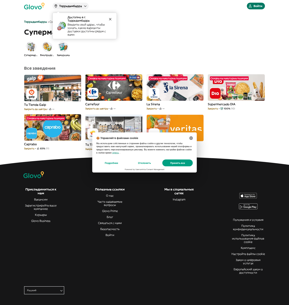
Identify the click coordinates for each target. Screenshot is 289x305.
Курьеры (41, 214)
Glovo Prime (110, 211)
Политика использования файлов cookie (248, 239)
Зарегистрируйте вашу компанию (41, 207)
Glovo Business (40, 220)
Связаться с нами (110, 223)
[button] (31, 49)
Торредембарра (35, 21)
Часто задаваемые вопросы (110, 203)
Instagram (179, 199)
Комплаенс (248, 248)
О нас (110, 195)
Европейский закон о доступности (248, 271)
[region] (144, 49)
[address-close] (110, 19)
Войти (110, 235)
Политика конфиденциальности (248, 227)
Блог (110, 217)
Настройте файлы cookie (248, 254)
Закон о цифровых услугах (248, 261)
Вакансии (40, 199)
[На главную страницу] (34, 6)
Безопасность (110, 229)
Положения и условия (248, 219)
